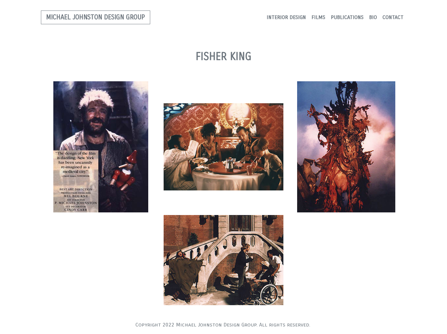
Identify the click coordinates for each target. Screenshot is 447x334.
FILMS (318, 17)
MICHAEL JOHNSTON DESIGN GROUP (95, 17)
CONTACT (393, 17)
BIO (373, 17)
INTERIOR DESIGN (286, 17)
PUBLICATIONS (347, 17)
